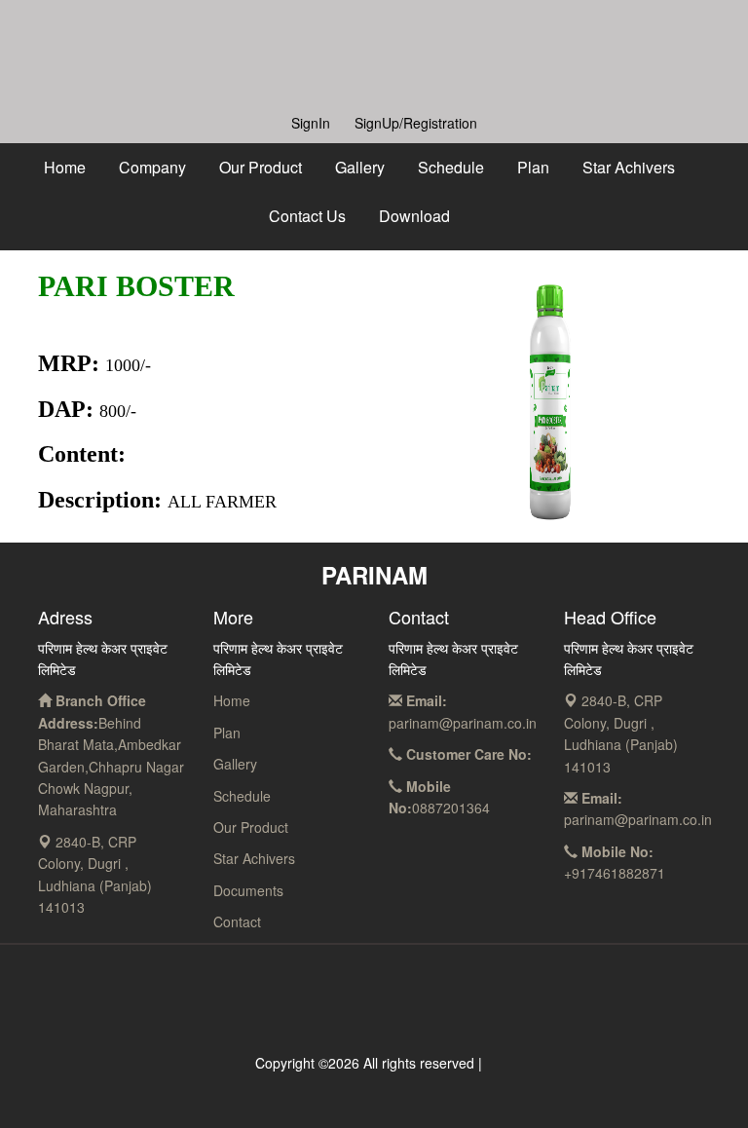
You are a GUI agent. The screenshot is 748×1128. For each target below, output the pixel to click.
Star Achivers (628, 167)
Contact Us (307, 216)
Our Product (260, 167)
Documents (248, 890)
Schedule (451, 167)
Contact (237, 921)
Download (414, 216)
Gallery (360, 167)
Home (65, 167)
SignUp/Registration (416, 122)
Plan (533, 167)
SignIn (310, 122)
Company (152, 167)
